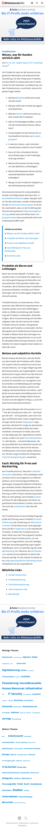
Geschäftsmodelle (30, 683)
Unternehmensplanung (18, 584)
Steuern (28, 713)
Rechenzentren (30, 706)
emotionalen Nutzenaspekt (21, 204)
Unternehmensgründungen (14, 457)
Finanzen (31, 754)
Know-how (21, 767)
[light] (32, 3)
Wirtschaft (7, 802)
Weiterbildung (16, 719)
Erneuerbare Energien (32, 748)
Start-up (22, 713)
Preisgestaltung (21, 528)
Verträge (6, 718)
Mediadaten (22, 825)
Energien (17, 677)
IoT (3, 694)
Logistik (10, 700)
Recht (27, 784)
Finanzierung (10, 683)
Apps (3, 736)
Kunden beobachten (17, 574)
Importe (19, 761)
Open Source (18, 707)
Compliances (6, 664)
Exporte (13, 754)
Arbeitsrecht (7, 657)
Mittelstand (35, 773)
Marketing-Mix (11, 551)
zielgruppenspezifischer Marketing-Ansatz (23, 560)
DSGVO (24, 670)
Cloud (34, 657)
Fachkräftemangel (22, 755)
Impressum (34, 823)
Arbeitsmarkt (15, 736)
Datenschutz (32, 742)
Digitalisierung (11, 670)
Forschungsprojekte (8, 761)
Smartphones (36, 784)
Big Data (27, 657)
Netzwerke (7, 706)
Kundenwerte (20, 506)
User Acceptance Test (17, 589)
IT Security (15, 694)
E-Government (8, 676)
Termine (26, 790)
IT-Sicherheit (9, 767)
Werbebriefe (13, 594)
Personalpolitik (9, 784)
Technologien (36, 713)
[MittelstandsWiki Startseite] (12, 3)
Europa (5, 754)
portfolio (37, 496)
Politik (20, 784)
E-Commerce (31, 670)
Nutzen (19, 113)
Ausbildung (27, 736)
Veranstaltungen (25, 797)
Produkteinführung (16, 579)
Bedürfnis (20, 97)
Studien (18, 790)
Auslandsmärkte (8, 742)
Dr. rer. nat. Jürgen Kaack (17, 62)
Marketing (18, 700)
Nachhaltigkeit (28, 700)
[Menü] (42, 3)
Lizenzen (4, 700)
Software (15, 712)
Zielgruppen (28, 422)
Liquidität (36, 694)
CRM (11, 663)
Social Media (6, 713)
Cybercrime (21, 663)
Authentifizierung (17, 657)
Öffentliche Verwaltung (20, 802)
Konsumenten (27, 694)
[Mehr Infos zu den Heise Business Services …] (22, 25)
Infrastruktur (33, 688)
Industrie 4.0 (26, 761)
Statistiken (7, 790)
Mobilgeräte (7, 778)
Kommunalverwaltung (10, 772)
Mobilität (17, 778)
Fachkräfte (25, 676)
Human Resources (13, 688)
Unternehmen (10, 796)
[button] (37, 3)
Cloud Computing (21, 742)
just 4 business (13, 823)
